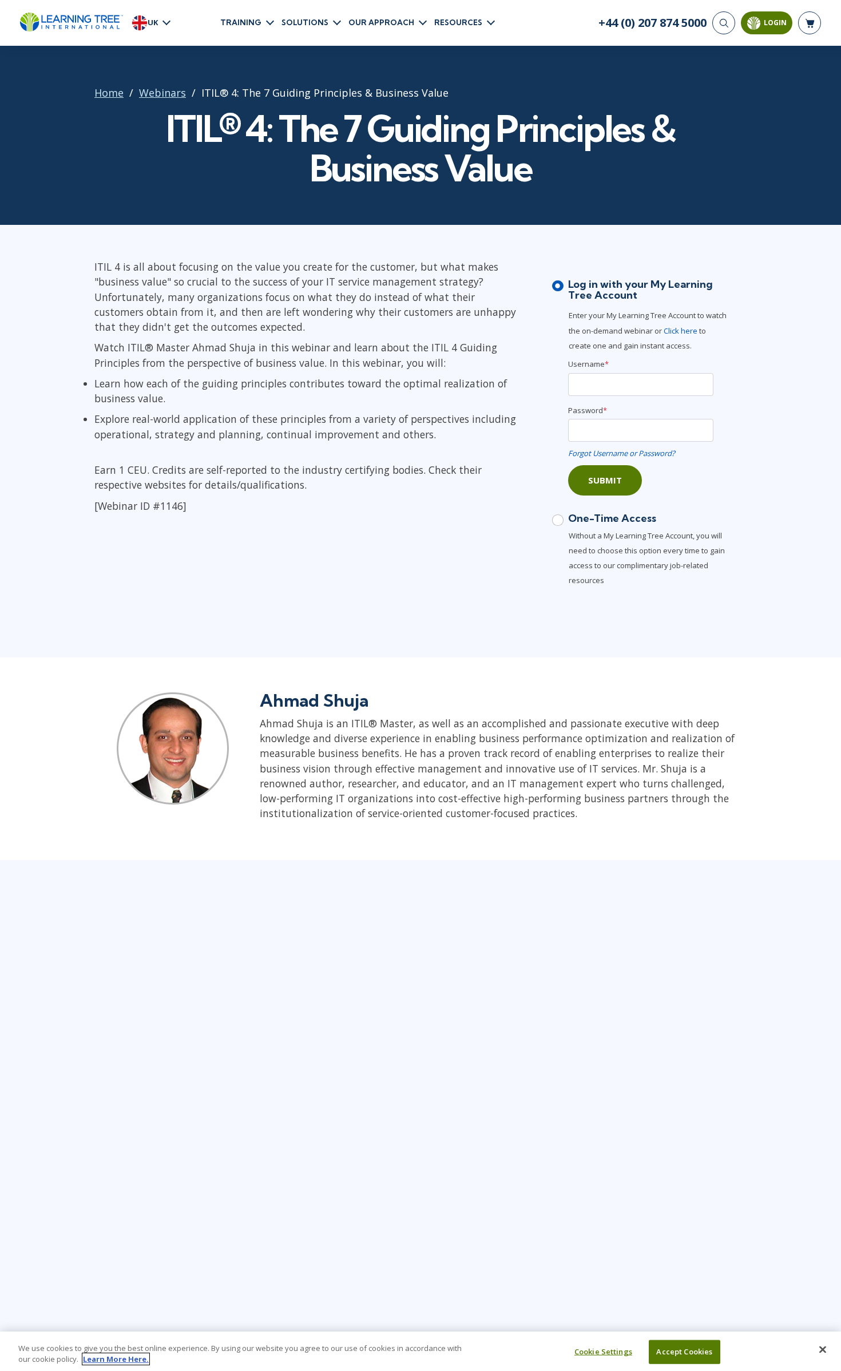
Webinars (162, 93)
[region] (420, 1351)
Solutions (304, 22)
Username (588, 364)
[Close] (822, 1349)
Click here (680, 331)
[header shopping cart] (809, 22)
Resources (458, 22)
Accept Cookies (684, 1351)
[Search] (723, 22)
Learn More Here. (116, 1359)
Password (587, 410)
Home (109, 93)
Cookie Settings (603, 1351)
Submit (605, 480)
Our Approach (381, 22)
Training (240, 22)
